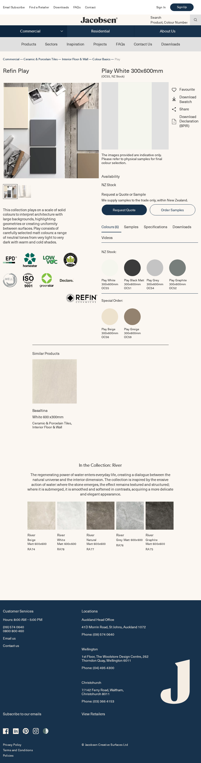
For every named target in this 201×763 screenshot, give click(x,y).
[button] (184, 99)
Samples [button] (131, 226)
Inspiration (75, 44)
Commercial (30, 31)
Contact (90, 7)
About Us (168, 31)
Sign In (161, 7)
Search (156, 17)
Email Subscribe (14, 7)
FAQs (77, 7)
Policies (8, 755)
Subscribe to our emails (22, 714)
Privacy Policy (12, 745)
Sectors (51, 44)
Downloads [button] (182, 226)
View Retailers (93, 714)
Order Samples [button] (172, 209)
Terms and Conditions (18, 750)
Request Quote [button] (124, 209)
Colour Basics (101, 59)
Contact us (11, 645)
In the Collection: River (100, 465)
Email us (9, 638)
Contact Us (143, 44)
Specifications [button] (155, 226)
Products (28, 44)
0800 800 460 (13, 630)
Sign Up (182, 7)
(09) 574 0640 (13, 626)
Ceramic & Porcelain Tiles (41, 59)
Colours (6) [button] (110, 226)
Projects (100, 44)
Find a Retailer (39, 7)
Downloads (61, 7)
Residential (100, 31)
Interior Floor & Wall (75, 59)
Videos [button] (107, 237)
